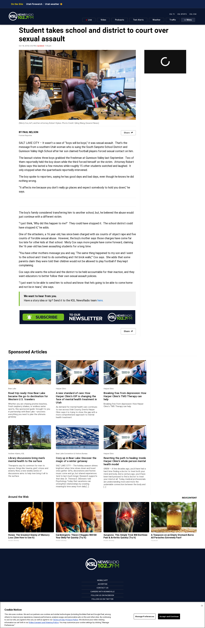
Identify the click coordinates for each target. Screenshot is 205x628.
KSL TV (172, 14)
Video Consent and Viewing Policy (44, 622)
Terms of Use (59, 620)
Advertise (102, 584)
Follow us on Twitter (102, 599)
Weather (157, 20)
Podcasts (119, 20)
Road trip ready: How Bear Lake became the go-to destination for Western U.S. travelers (28, 396)
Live (89, 20)
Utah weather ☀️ (54, 4)
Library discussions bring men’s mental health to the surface (26, 460)
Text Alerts (138, 20)
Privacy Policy (71, 620)
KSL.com (193, 14)
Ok (202, 605)
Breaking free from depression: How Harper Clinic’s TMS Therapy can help (125, 396)
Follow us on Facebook (102, 595)
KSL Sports (182, 14)
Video (103, 20)
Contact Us (102, 588)
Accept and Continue (169, 616)
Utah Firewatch (34, 4)
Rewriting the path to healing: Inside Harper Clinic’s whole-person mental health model (125, 461)
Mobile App (102, 580)
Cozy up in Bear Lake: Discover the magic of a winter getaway (76, 460)
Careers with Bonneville (102, 591)
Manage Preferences (144, 616)
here (100, 300)
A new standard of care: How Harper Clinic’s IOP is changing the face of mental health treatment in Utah (76, 398)
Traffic (172, 20)
